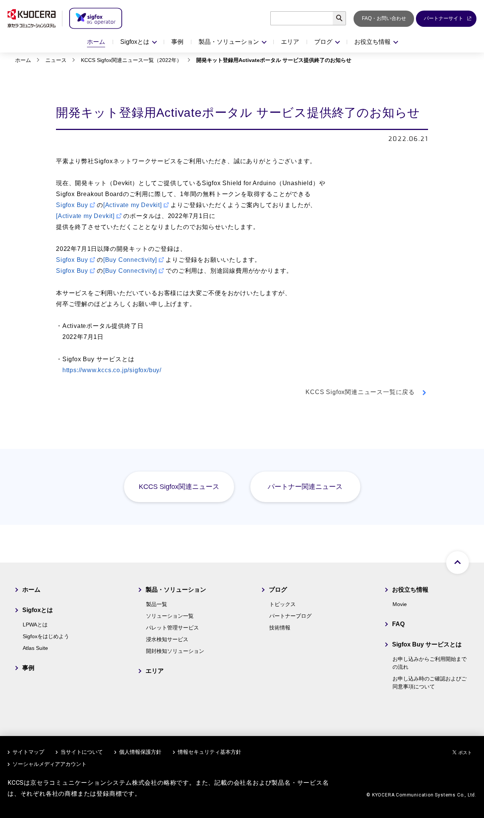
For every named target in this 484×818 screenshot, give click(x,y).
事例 (177, 42)
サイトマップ (28, 752)
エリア (290, 42)
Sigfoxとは (37, 610)
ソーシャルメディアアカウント (49, 764)
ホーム (96, 42)
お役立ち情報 (410, 589)
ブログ (278, 589)
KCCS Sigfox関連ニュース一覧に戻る (360, 392)
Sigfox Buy (72, 205)
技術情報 (279, 628)
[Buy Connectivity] (130, 260)
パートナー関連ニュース (305, 486)
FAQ (398, 624)
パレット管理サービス (172, 628)
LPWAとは (35, 625)
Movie (399, 604)
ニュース (56, 60)
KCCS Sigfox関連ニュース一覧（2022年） (131, 60)
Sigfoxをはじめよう (46, 636)
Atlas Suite (35, 648)
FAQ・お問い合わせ (384, 18)
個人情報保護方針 (140, 752)
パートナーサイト (443, 18)
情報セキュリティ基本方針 (209, 752)
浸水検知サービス (167, 639)
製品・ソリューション (176, 589)
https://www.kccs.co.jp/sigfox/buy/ (111, 370)
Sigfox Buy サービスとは (427, 644)
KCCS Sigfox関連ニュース (179, 486)
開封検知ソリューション (175, 651)
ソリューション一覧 (170, 616)
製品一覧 (156, 604)
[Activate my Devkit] (132, 205)
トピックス (282, 604)
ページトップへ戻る (457, 562)
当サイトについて (81, 752)
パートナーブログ (290, 616)
